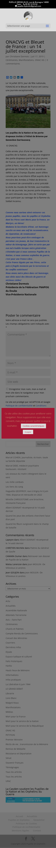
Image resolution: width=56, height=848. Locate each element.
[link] (28, 15)
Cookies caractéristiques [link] (33, 426)
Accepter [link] (28, 432)
